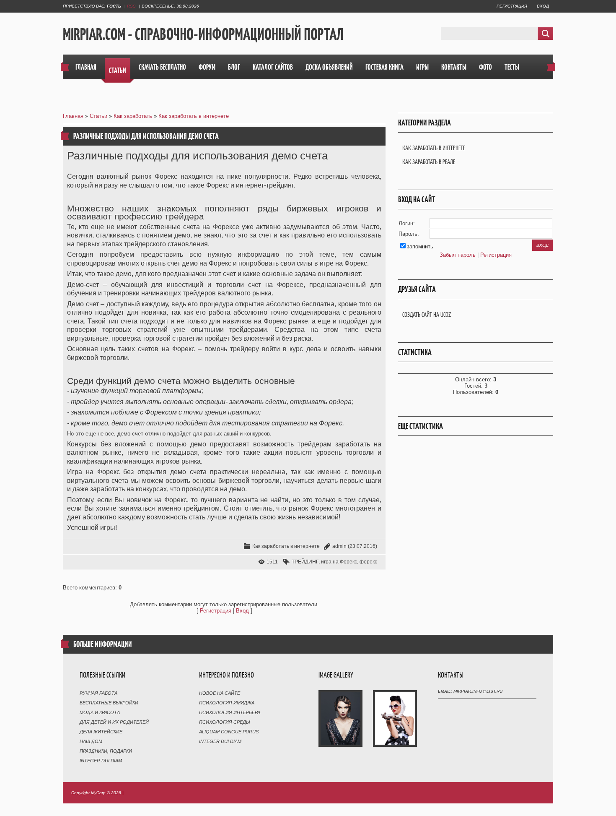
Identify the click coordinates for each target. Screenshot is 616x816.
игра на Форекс (339, 562)
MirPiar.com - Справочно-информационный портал (203, 34)
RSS (131, 6)
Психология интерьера (229, 712)
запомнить (420, 246)
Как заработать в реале (428, 162)
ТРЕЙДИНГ (305, 562)
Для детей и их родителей (114, 722)
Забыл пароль (458, 255)
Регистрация (512, 6)
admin (339, 546)
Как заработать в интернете (193, 116)
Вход (543, 6)
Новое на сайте (219, 693)
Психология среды (224, 722)
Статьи (98, 116)
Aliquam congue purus (229, 731)
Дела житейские (101, 731)
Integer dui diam (101, 760)
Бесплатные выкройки (109, 702)
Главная (73, 116)
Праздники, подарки (106, 750)
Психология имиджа (226, 702)
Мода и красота (100, 712)
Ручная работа (98, 693)
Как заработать (133, 116)
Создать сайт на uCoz (426, 314)
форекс (368, 562)
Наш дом (91, 741)
